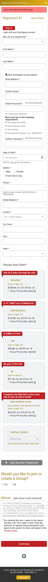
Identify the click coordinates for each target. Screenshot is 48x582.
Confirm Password (14, 139)
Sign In (8, 28)
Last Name (8, 61)
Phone (6, 183)
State (6, 249)
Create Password (14, 103)
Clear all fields (37, 18)
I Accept (23, 577)
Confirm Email (12, 91)
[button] (35, 291)
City (5, 236)
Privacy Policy (10, 530)
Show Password (35, 103)
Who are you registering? (15, 37)
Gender (7, 168)
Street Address (11, 200)
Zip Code (8, 224)
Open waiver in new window (26, 498)
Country (7, 212)
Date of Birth (9, 152)
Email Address (12, 79)
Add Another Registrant (23, 462)
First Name (9, 49)
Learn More (29, 572)
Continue (24, 543)
